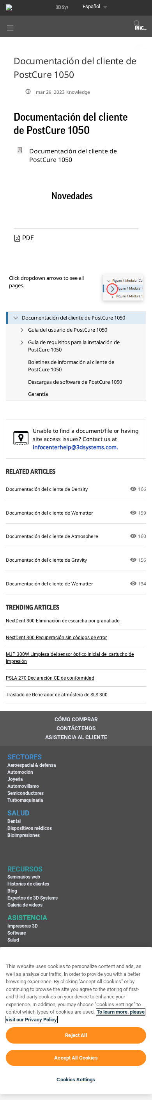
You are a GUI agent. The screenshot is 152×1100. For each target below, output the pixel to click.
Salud (13, 940)
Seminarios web (23, 877)
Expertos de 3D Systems (32, 898)
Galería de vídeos (24, 905)
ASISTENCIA (27, 918)
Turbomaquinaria (25, 800)
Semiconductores (25, 793)
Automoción (20, 772)
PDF (28, 238)
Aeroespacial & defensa (31, 765)
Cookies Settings (76, 1079)
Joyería (15, 779)
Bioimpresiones (23, 835)
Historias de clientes (28, 884)
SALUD (18, 813)
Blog (12, 891)
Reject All (76, 1035)
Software (16, 933)
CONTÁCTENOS (76, 728)
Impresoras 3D (22, 926)
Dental (14, 821)
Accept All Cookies (75, 1058)
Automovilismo (23, 786)
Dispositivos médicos (29, 828)
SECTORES (24, 757)
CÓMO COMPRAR (76, 719)
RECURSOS (24, 869)
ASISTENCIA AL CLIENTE (76, 737)
